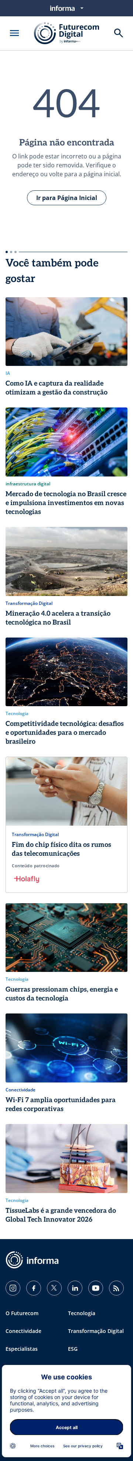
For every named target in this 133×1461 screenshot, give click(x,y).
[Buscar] (118, 33)
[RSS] (116, 1288)
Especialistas (22, 1348)
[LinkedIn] (75, 1288)
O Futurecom (22, 1313)
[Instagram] (13, 1288)
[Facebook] (33, 1288)
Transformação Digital (96, 1330)
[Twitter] (54, 1288)
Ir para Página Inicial (66, 198)
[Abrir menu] (14, 33)
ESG (73, 1348)
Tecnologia (81, 1313)
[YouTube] (95, 1288)
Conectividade (23, 1330)
